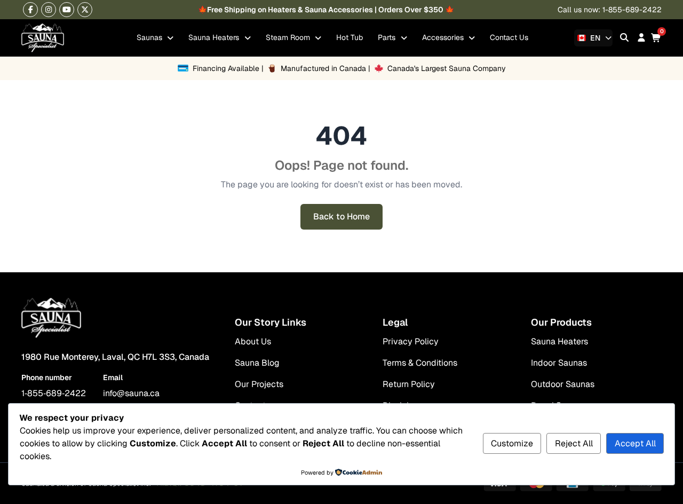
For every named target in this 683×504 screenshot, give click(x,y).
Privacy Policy (411, 341)
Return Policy (409, 384)
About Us (253, 341)
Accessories (444, 37)
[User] (641, 37)
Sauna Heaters (214, 37)
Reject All (574, 443)
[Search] (624, 37)
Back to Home (341, 216)
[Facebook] (30, 9)
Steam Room (289, 37)
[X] (84, 9)
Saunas (150, 37)
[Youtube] (66, 9)
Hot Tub (349, 37)
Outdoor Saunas (562, 384)
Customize (512, 443)
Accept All (635, 443)
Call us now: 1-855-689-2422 (610, 9)
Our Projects (259, 384)
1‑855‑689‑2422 (53, 393)
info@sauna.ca (131, 393)
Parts (388, 37)
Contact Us (509, 37)
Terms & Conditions (420, 362)
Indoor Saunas (559, 362)
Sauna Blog (257, 362)
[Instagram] (48, 9)
